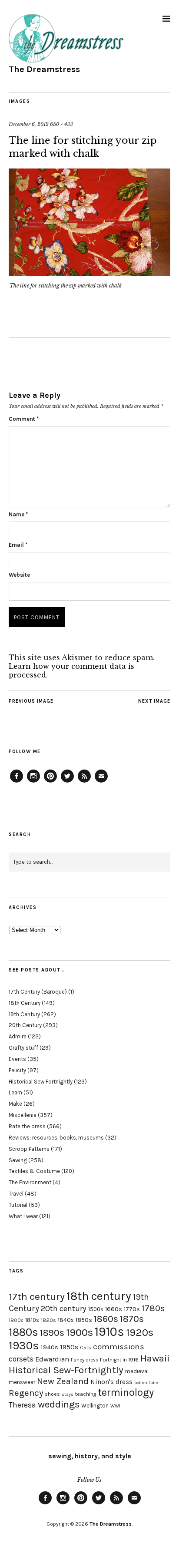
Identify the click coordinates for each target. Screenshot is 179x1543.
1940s (49, 1347)
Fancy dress (84, 1360)
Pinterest (50, 782)
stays (67, 1394)
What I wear (23, 1216)
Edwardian (52, 1359)
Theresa (22, 1405)
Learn (15, 1092)
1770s (132, 1309)
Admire (18, 1036)
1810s (32, 1320)
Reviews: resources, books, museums (56, 1137)
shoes (52, 1394)
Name (18, 514)
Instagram (33, 782)
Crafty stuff (23, 1047)
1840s (66, 1319)
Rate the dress (27, 1126)
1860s (106, 1319)
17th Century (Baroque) (38, 991)
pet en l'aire (146, 1382)
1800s (16, 1320)
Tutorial (18, 1205)
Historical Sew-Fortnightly (66, 1370)
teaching (85, 1394)
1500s (95, 1309)
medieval (137, 1371)
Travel (16, 1193)
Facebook (16, 782)
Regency (26, 1393)
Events (17, 1059)
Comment (24, 419)
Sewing (18, 1160)
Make (15, 1103)
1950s (69, 1347)
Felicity (17, 1070)
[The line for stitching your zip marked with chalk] (89, 273)
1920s (139, 1332)
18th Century (24, 1003)
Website (19, 575)
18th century (98, 1296)
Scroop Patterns (29, 1149)
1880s (23, 1332)
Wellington (95, 1405)
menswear (22, 1382)
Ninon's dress (111, 1382)
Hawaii (154, 1358)
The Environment (30, 1182)
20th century (63, 1308)
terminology (126, 1392)
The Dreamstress (44, 69)
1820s (48, 1320)
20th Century (25, 1025)
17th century (37, 1296)
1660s (113, 1309)
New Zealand (63, 1381)
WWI (115, 1406)
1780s (153, 1308)
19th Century (24, 1014)
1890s (52, 1333)
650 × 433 (61, 124)
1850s (84, 1320)
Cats (85, 1348)
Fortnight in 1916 (119, 1360)
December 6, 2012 (29, 124)
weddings (59, 1404)
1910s (109, 1331)
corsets (21, 1359)
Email (18, 545)
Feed (84, 782)
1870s (132, 1318)
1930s (24, 1345)
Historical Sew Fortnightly (41, 1081)
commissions (118, 1346)
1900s (79, 1332)
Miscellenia (22, 1115)
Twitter (67, 782)
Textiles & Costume (34, 1171)
